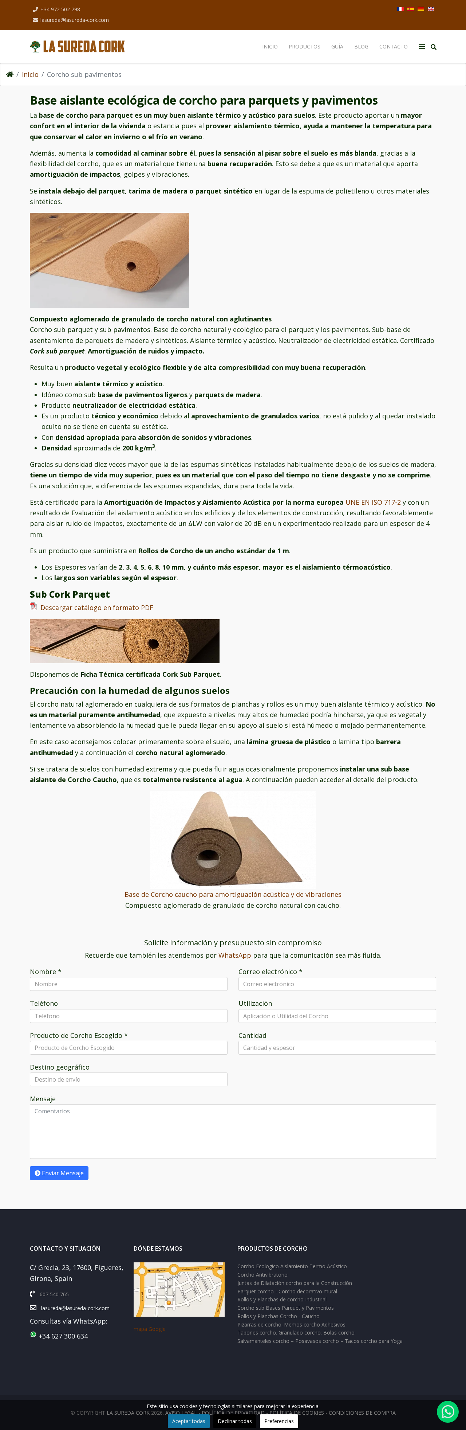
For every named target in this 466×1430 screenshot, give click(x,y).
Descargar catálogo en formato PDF (95, 607)
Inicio (270, 46)
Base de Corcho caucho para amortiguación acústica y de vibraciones (233, 894)
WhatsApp (235, 955)
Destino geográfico (60, 1067)
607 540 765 (54, 1294)
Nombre (46, 971)
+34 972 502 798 (60, 9)
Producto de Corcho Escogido (79, 1035)
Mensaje (43, 1098)
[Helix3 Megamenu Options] (422, 46)
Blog (361, 46)
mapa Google (150, 1328)
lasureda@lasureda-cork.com (74, 19)
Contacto (393, 46)
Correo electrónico (270, 971)
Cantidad (252, 1035)
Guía (337, 46)
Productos (304, 46)
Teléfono (44, 1003)
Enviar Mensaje (62, 1173)
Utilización (255, 1003)
